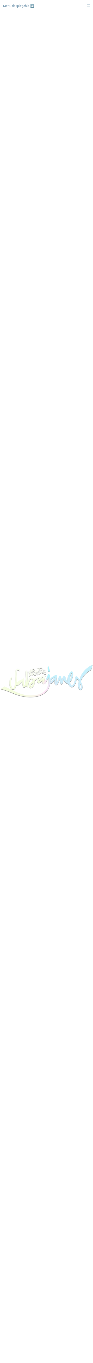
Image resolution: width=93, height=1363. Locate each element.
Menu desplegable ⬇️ (18, 6)
